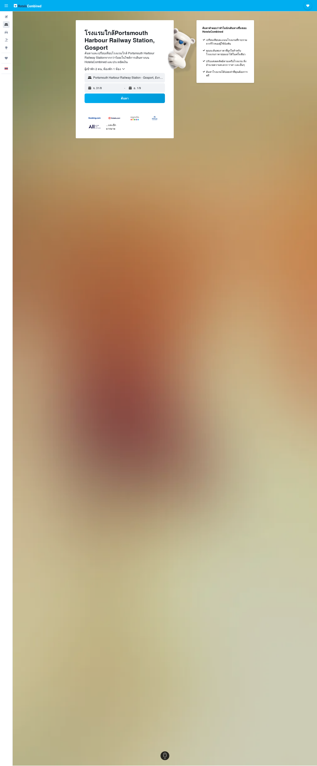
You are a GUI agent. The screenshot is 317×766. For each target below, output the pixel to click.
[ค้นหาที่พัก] (6, 24)
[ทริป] (6, 58)
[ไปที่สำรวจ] (6, 47)
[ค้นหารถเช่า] (6, 32)
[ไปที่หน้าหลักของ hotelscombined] (27, 5)
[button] (6, 6)
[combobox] (105, 69)
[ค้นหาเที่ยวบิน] (6, 17)
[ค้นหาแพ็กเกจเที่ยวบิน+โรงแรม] (6, 40)
